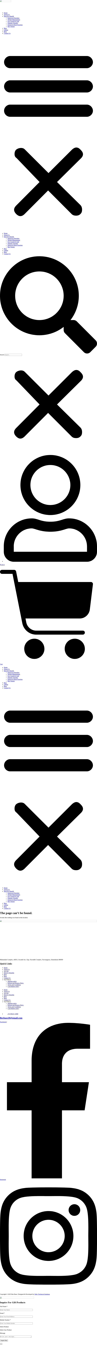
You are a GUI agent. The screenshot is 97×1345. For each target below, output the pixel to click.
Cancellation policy (13, 986)
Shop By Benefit (9, 16)
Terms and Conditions (14, 985)
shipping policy (12, 981)
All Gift (6, 971)
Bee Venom (11, 26)
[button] (48, 133)
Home (5, 13)
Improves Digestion (13, 18)
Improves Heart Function (15, 25)
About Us (7, 14)
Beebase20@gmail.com (11, 1018)
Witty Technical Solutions (42, 1294)
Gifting (6, 30)
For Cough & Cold (13, 21)
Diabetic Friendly (13, 23)
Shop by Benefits (9, 973)
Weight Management (14, 20)
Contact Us (7, 33)
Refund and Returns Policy (16, 983)
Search (2, 355)
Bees (5, 28)
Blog (5, 31)
